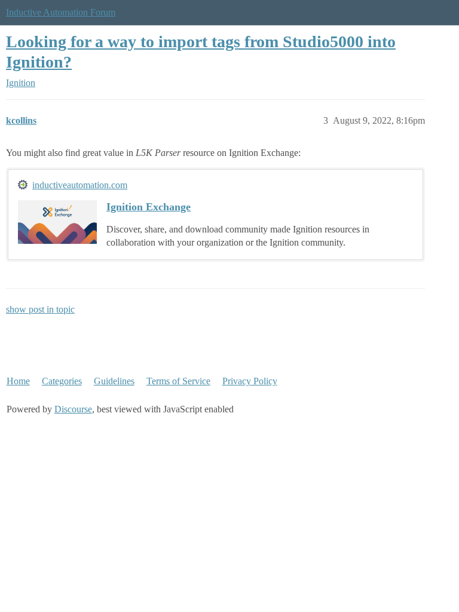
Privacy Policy (249, 381)
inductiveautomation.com (79, 185)
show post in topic (40, 309)
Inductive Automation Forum (60, 12)
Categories (62, 381)
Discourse (73, 409)
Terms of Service (178, 381)
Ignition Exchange (148, 207)
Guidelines (114, 381)
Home (18, 381)
